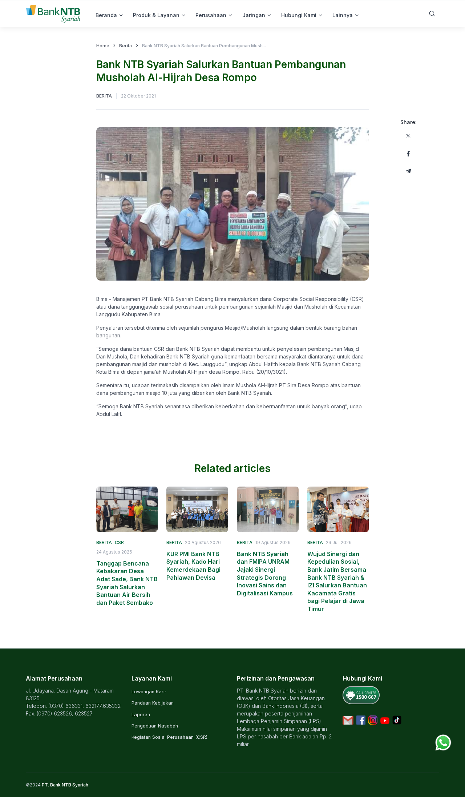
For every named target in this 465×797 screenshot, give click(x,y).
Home (102, 45)
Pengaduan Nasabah (155, 726)
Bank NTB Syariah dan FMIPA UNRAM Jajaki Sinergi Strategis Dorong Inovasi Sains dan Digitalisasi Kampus (265, 573)
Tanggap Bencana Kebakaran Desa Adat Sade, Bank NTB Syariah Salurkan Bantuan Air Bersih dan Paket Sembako (127, 583)
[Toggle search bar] (432, 13)
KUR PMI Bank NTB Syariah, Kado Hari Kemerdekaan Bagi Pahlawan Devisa (193, 565)
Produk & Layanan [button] (156, 15)
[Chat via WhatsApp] (443, 742)
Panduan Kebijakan (153, 703)
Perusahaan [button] (210, 15)
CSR (119, 542)
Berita (125, 45)
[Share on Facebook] (408, 153)
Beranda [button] (106, 15)
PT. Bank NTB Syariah (65, 785)
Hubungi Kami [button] (298, 15)
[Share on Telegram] (408, 171)
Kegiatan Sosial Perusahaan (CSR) (169, 737)
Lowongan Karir (149, 691)
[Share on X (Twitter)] (408, 136)
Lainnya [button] (342, 15)
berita (104, 96)
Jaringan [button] (253, 15)
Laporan (141, 714)
